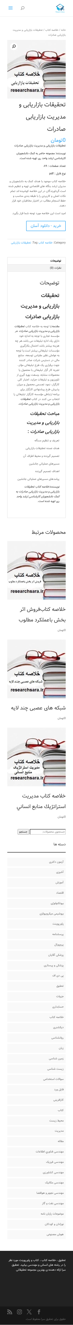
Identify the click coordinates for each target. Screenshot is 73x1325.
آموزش (60, 882)
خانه (63, 30)
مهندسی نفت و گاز (53, 1203)
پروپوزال (59, 944)
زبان (61, 1048)
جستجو (23, 832)
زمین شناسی (56, 1058)
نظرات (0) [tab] (55, 268)
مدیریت (59, 1131)
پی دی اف (58, 975)
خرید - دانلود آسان (46, 226)
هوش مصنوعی (55, 1234)
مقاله (61, 1141)
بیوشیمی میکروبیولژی (52, 913)
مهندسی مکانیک (54, 1182)
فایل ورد (59, 1089)
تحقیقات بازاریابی (21, 242)
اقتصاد (60, 893)
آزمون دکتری (56, 862)
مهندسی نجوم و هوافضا (50, 1193)
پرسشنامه (58, 934)
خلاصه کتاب (51, 30)
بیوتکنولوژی (57, 903)
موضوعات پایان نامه (52, 1214)
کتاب (61, 1110)
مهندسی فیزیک (55, 1162)
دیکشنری (58, 1027)
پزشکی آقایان (56, 955)
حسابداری (58, 1006)
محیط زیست (56, 1120)
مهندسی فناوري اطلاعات (50, 1151)
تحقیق (60, 986)
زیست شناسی (55, 1069)
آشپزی (60, 872)
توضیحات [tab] (55, 261)
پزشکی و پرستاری (54, 965)
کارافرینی (58, 1100)
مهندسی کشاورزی (53, 1172)
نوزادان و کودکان (54, 1224)
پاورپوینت (58, 924)
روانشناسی (57, 1037)
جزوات (60, 996)
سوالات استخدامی (53, 1079)
